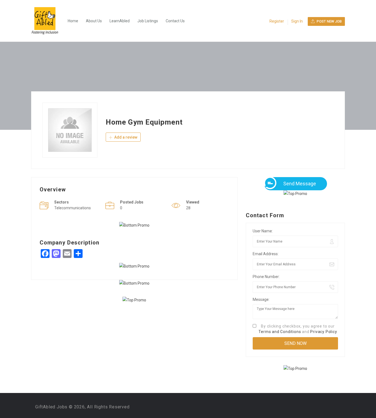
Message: (261, 299)
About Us (94, 21)
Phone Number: (266, 276)
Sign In (297, 21)
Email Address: (266, 254)
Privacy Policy (323, 331)
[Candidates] (47, 21)
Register (276, 21)
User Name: (263, 231)
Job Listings (147, 21)
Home (73, 21)
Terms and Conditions (279, 331)
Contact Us (175, 21)
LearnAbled (120, 21)
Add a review (125, 137)
